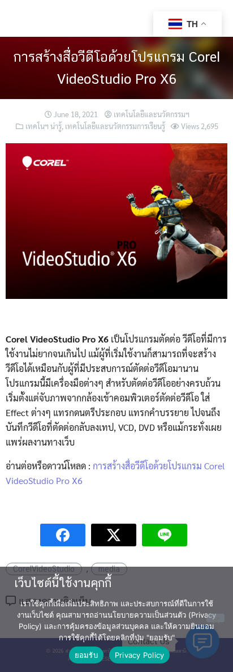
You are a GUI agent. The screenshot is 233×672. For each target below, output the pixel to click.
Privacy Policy (140, 655)
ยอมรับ (86, 655)
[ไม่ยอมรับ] (215, 618)
